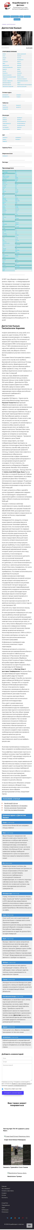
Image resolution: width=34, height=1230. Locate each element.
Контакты (5, 1197)
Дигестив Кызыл (11, 24)
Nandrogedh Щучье (11, 803)
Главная (4, 24)
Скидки (4, 1193)
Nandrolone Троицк (15, 1176)
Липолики (17, 19)
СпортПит (7, 16)
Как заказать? (6, 1188)
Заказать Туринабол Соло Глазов (15, 1167)
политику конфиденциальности (17, 1085)
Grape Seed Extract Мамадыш (15, 1139)
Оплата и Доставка (8, 1191)
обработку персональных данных (21, 1083)
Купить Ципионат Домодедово (15, 808)
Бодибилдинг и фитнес (20, 4)
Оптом (4, 1195)
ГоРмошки (27, 16)
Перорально (15, 16)
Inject (21, 16)
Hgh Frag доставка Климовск (14, 810)
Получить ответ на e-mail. (13, 1089)
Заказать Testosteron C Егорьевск (15, 805)
